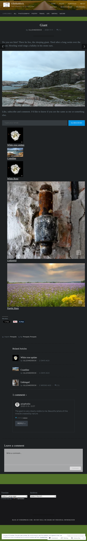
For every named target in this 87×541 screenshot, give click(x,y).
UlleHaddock (17, 3)
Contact (53, 7)
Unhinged (11, 260)
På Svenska (80, 7)
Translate (20, 499)
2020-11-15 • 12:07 (28, 406)
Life (48, 13)
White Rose (12, 178)
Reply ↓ (21, 423)
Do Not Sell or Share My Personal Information (54, 520)
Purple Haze (13, 308)
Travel (42, 13)
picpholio (25, 403)
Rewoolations (66, 7)
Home (53, 3)
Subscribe (76, 123)
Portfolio (72, 3)
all (15, 13)
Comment (75, 468)
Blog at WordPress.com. (22, 520)
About (82, 3)
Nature (62, 13)
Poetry (34, 13)
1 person (25, 418)
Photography (23, 13)
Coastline (11, 158)
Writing (55, 13)
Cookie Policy (44, 537)
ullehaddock (35, 30)
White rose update (15, 145)
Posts (61, 3)
